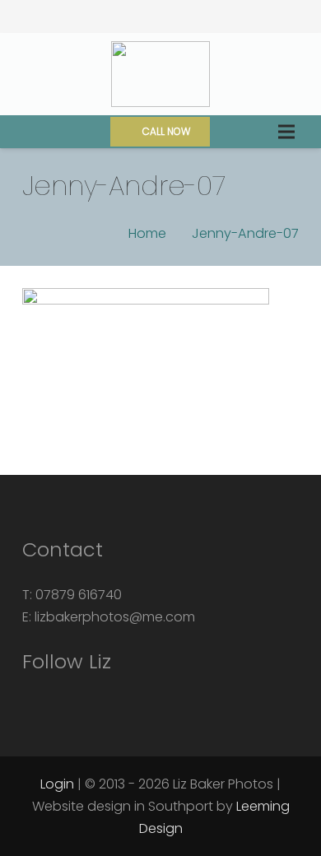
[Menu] (286, 131)
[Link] (160, 74)
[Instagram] (101, 16)
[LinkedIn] (220, 16)
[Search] (23, 131)
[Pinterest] (190, 16)
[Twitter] (160, 16)
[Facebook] (131, 16)
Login (57, 784)
